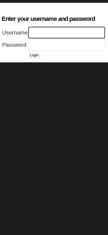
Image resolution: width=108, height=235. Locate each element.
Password (14, 45)
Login (34, 55)
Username (15, 33)
